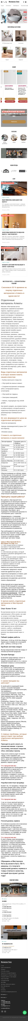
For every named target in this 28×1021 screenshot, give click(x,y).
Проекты (3, 969)
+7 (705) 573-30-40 (5, 1003)
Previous (1, 87)
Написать (14, 121)
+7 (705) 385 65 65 (6, 906)
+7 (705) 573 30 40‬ (6, 912)
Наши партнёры (5, 978)
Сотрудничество (5, 980)
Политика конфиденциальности (9, 991)
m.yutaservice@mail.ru (5, 1008)
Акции (2, 5)
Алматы (3, 1000)
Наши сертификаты (6, 967)
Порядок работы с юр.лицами (8, 976)
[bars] (1, 2)
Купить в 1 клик (7, 101)
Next (27, 87)
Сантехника (8, 5)
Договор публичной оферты (8, 984)
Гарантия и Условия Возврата (8, 973)
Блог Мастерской (5, 986)
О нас (2, 965)
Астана (3, 1004)
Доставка (3, 982)
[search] (4, 2)
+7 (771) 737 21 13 (6, 908)
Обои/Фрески (16, 5)
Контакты (3, 989)
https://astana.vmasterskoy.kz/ (8, 946)
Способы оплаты (5, 971)
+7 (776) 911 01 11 (6, 947)
